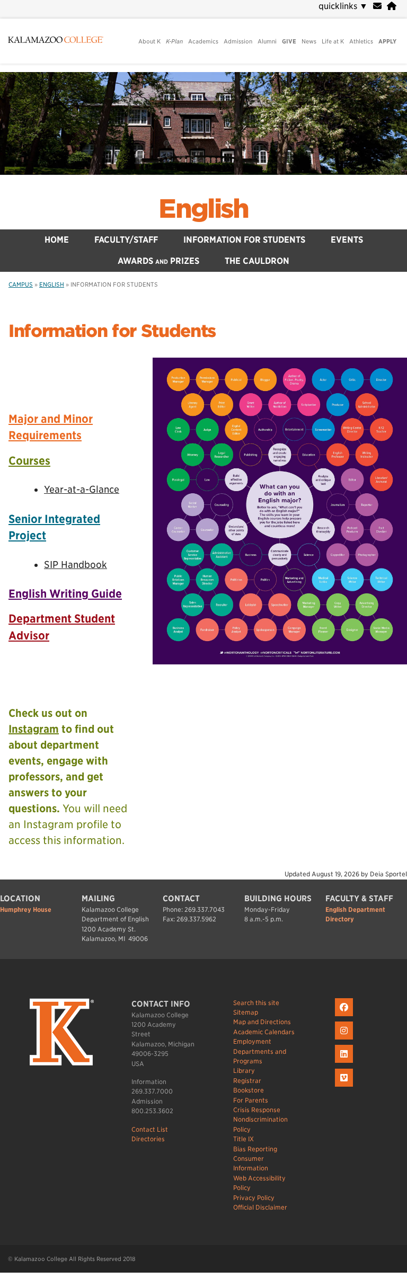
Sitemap (245, 1012)
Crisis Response (256, 1110)
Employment (252, 1041)
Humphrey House (25, 909)
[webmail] (377, 6)
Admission (238, 41)
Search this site (256, 1003)
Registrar (247, 1081)
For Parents (250, 1100)
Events (347, 240)
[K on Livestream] (345, 1087)
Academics (203, 41)
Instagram (33, 729)
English (203, 208)
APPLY (387, 41)
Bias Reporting (255, 1149)
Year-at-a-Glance (81, 489)
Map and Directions (262, 1022)
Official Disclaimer (260, 1207)
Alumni (267, 41)
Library (244, 1070)
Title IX (243, 1139)
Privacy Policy (254, 1198)
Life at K (333, 41)
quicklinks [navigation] (343, 6)
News (309, 41)
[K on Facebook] (345, 1016)
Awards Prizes (158, 261)
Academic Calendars (264, 1032)
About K (149, 41)
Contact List (149, 1129)
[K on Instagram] (345, 1040)
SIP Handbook (75, 564)
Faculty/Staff (126, 240)
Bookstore (248, 1090)
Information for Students (244, 240)
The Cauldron (257, 261)
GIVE (289, 41)
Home (57, 240)
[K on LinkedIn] (345, 1063)
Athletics (361, 41)
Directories (148, 1139)
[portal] (391, 6)
